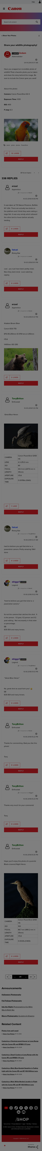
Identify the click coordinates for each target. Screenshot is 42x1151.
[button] (38, 3)
